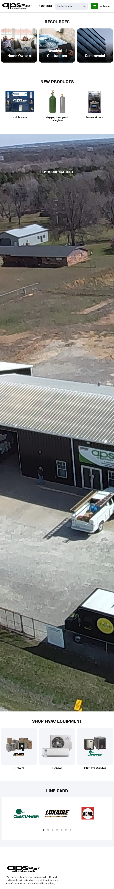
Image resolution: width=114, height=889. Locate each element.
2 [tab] (48, 830)
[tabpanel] (26, 816)
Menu (106, 6)
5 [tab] (61, 830)
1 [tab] (43, 830)
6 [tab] (65, 830)
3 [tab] (52, 830)
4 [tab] (57, 830)
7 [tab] (70, 830)
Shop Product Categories (57, 172)
